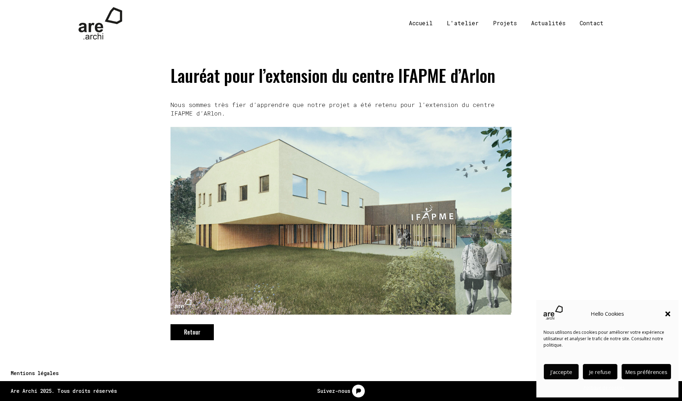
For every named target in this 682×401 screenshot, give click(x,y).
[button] (667, 313)
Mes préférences (646, 371)
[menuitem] (418, 23)
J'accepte (561, 371)
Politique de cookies (604, 388)
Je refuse (600, 371)
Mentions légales (35, 373)
